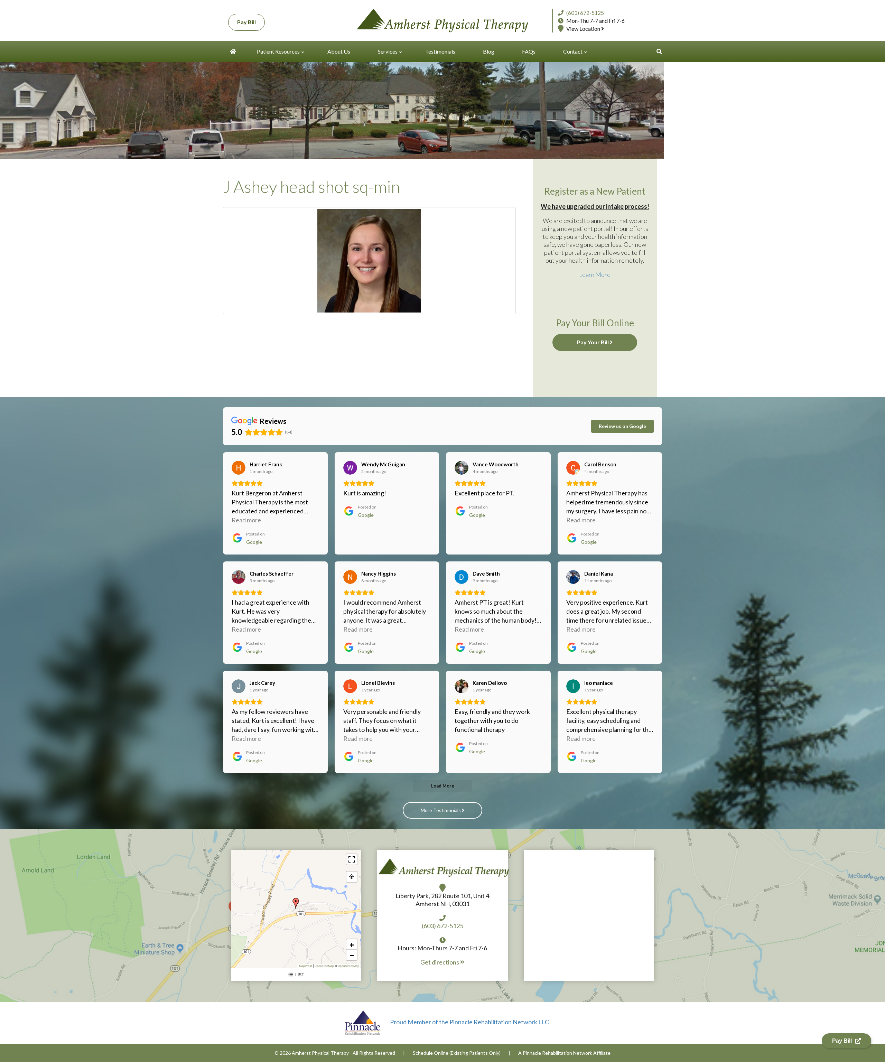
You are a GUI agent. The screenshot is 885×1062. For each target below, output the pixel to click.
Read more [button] (246, 520)
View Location (583, 28)
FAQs (528, 51)
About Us (338, 51)
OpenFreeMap (324, 966)
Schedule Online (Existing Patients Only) (457, 1053)
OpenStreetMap (348, 966)
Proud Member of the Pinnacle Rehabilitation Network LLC (469, 1022)
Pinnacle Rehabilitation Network (557, 1053)
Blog (488, 51)
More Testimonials (441, 810)
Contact (573, 51)
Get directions (440, 962)
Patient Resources (278, 51)
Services (388, 51)
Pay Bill (246, 22)
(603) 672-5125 (585, 12)
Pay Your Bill (593, 342)
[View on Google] (238, 468)
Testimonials (440, 51)
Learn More (595, 274)
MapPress (305, 966)
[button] (659, 51)
